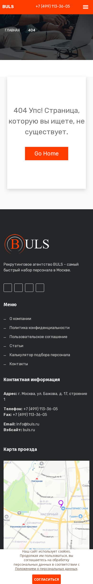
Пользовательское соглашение (38, 336)
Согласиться (46, 579)
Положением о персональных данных (46, 568)
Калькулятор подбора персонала (40, 355)
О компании (20, 318)
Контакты (19, 364)
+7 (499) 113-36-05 (53, 6)
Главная (12, 30)
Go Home (47, 153)
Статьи (16, 346)
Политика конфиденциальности (40, 327)
